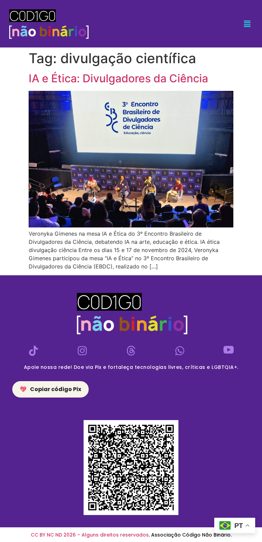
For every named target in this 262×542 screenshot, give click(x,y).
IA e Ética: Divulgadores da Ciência (118, 78)
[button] (247, 23)
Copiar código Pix (50, 389)
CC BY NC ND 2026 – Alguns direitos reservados (90, 534)
